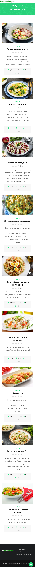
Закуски (17, 102)
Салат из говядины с (17, 49)
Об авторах (23, 549)
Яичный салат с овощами (17, 221)
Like (18, 73)
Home (14, 9)
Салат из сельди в (17, 162)
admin (13, 70)
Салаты (17, 46)
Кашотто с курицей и (17, 451)
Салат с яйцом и (17, 104)
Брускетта (17, 392)
